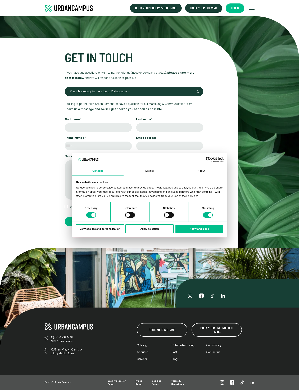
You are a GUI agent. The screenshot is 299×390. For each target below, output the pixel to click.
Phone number (75, 137)
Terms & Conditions (177, 382)
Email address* (146, 137)
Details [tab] (149, 170)
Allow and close (199, 228)
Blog (174, 359)
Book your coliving (203, 8)
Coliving (142, 345)
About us (142, 352)
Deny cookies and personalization (99, 228)
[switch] (130, 215)
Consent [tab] (97, 170)
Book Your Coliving (162, 330)
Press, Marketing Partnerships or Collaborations (100, 91)
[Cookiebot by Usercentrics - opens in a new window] (208, 159)
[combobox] (69, 145)
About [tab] (201, 170)
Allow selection (149, 228)
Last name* (144, 119)
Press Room (138, 382)
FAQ (174, 352)
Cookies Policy (156, 382)
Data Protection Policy (117, 382)
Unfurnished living (182, 345)
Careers (142, 359)
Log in (235, 8)
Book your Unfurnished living (155, 8)
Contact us (213, 352)
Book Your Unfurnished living (216, 330)
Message (71, 156)
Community (213, 345)
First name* (73, 119)
